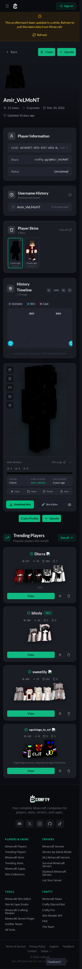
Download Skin (22, 504)
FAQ (45, 921)
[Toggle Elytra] (10, 387)
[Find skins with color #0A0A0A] (72, 473)
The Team (48, 926)
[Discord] (20, 824)
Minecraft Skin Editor (18, 898)
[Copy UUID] (69, 596)
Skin (32, 303)
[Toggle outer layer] (10, 396)
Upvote (69, 52)
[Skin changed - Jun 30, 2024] (71, 343)
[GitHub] (50, 824)
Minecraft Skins (14, 857)
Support (54, 946)
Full (62, 147)
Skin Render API (52, 915)
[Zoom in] (63, 290)
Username (17, 303)
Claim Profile (29, 518)
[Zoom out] (49, 290)
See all (65, 537)
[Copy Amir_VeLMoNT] (44, 207)
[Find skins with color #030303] (63, 473)
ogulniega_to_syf (40, 729)
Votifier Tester (13, 924)
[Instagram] (40, 824)
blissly (37, 613)
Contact (32, 951)
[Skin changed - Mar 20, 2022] (10, 343)
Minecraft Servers (53, 846)
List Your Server (52, 880)
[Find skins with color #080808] (70, 473)
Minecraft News (52, 898)
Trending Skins (14, 863)
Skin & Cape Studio (17, 904)
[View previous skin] (19, 575)
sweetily (40, 671)
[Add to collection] (60, 596)
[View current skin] (58, 574)
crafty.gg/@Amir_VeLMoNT (51, 159)
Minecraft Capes (15, 868)
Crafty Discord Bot (53, 904)
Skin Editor (52, 504)
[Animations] (10, 370)
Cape (45, 303)
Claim (49, 52)
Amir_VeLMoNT (21, 100)
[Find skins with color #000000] (24, 473)
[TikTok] (60, 824)
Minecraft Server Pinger (19, 918)
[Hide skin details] (70, 462)
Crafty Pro (48, 910)
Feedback (68, 946)
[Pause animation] (10, 378)
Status (44, 951)
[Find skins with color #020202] (59, 473)
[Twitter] (30, 824)
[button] (39, 575)
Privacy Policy (37, 946)
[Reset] (70, 290)
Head (33, 491)
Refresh (42, 35)
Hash (17, 491)
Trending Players (15, 852)
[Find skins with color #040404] (71, 473)
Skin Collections (15, 874)
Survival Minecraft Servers (53, 865)
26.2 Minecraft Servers (56, 857)
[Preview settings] (10, 405)
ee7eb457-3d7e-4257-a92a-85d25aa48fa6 (39, 147)
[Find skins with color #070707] (66, 473)
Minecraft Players (16, 846)
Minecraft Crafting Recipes (16, 912)
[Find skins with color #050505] (69, 473)
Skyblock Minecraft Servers (54, 873)
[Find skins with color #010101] (49, 473)
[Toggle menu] (7, 6)
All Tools (10, 929)
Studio (50, 491)
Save (66, 491)
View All (63, 229)
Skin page (57, 462)
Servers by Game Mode (56, 852)
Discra (39, 553)
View (31, 596)
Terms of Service (15, 946)
